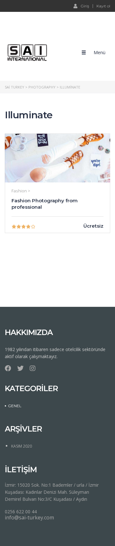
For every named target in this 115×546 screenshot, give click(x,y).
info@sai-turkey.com (29, 517)
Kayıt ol (103, 6)
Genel (14, 405)
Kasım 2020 (21, 446)
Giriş (84, 6)
